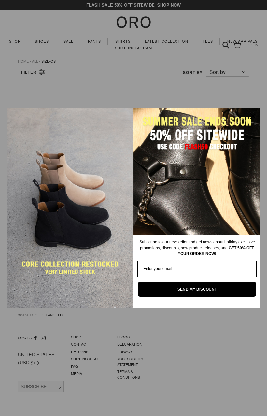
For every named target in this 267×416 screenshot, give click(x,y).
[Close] (252, 116)
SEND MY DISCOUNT (197, 289)
